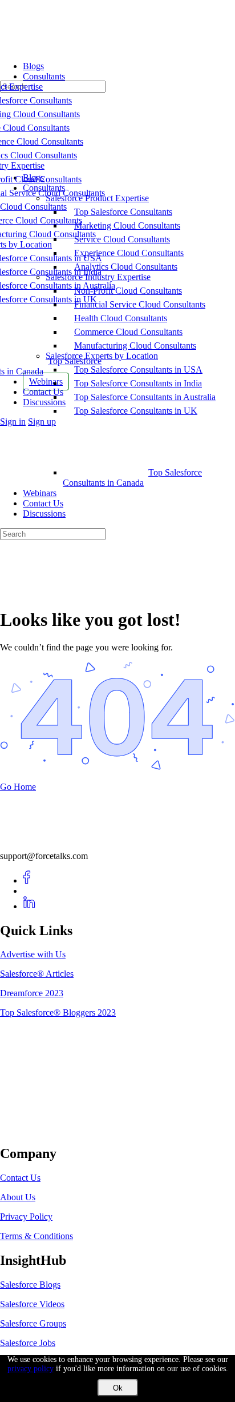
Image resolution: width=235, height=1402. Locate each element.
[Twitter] (29, 891)
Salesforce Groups (33, 1323)
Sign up (42, 421)
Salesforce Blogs (30, 1284)
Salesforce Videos (32, 1304)
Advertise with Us (33, 954)
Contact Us (43, 503)
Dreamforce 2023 (31, 993)
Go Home (18, 787)
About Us (17, 1197)
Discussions (44, 513)
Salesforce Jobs (27, 1343)
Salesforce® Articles (37, 973)
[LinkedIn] (29, 906)
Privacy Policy (26, 1216)
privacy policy (30, 1368)
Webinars (39, 493)
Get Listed (31, 1129)
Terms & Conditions (36, 1236)
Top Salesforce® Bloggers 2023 (58, 1012)
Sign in (13, 421)
